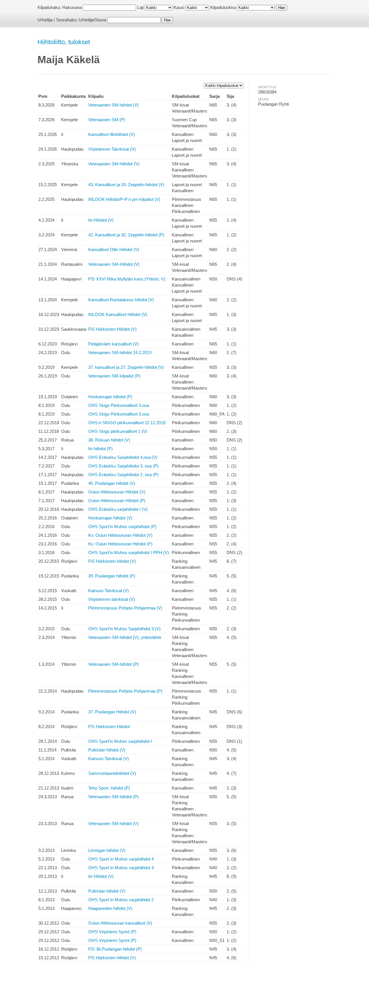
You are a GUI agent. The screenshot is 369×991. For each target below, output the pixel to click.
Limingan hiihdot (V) (106, 850)
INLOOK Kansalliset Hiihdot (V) (117, 314)
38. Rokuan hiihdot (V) (109, 439)
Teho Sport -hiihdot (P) (109, 788)
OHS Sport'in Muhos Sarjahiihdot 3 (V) (124, 628)
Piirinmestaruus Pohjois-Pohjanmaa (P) (125, 691)
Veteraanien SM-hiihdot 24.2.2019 (119, 352)
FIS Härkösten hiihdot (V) (112, 561)
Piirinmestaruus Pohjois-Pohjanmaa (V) (125, 607)
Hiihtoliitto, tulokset (63, 42)
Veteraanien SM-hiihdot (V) (113, 104)
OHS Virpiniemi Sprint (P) (112, 931)
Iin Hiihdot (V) (101, 220)
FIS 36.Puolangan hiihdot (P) (115, 949)
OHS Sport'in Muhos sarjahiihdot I (120, 741)
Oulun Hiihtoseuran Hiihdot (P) (116, 500)
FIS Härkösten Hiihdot (109, 726)
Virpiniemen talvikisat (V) (111, 599)
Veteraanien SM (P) (106, 119)
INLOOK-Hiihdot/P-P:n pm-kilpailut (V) (124, 199)
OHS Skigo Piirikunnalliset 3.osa (118, 405)
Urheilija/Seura (92, 19)
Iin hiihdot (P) (100, 448)
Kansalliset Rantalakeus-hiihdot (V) (121, 299)
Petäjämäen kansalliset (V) (113, 343)
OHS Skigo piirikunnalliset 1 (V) (117, 431)
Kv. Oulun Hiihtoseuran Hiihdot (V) (120, 535)
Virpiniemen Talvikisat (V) (112, 149)
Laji (140, 7)
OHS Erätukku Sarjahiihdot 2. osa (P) (123, 474)
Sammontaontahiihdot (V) (112, 773)
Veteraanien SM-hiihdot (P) (113, 664)
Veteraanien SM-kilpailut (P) (114, 375)
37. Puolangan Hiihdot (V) (112, 711)
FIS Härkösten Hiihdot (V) (112, 329)
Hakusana (72, 7)
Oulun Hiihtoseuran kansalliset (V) (120, 923)
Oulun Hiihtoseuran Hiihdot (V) (116, 491)
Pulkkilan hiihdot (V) (106, 749)
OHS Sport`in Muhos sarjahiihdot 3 (121, 867)
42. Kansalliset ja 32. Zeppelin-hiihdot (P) (126, 234)
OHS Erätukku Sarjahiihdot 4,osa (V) (122, 457)
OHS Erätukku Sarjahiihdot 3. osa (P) (123, 465)
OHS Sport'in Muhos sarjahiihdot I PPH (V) (128, 552)
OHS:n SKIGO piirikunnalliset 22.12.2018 (126, 422)
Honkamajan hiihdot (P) (110, 396)
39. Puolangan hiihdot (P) (111, 575)
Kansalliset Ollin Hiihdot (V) (113, 249)
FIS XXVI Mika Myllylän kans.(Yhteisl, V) (126, 278)
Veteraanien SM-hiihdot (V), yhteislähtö (124, 637)
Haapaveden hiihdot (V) (110, 908)
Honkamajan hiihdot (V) (110, 517)
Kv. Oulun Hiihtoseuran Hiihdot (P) (120, 543)
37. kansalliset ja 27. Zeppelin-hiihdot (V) (126, 367)
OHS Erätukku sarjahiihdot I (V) (118, 509)
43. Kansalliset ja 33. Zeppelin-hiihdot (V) (126, 184)
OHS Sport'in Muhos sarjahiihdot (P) (122, 526)
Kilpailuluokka (223, 7)
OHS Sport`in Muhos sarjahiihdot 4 (121, 859)
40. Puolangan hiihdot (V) (111, 483)
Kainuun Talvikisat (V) (108, 590)
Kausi (179, 7)
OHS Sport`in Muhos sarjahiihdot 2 (121, 899)
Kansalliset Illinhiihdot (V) (111, 134)
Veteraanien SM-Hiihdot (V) (114, 163)
